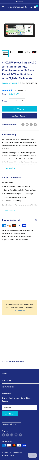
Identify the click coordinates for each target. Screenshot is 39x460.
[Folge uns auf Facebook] (3, 434)
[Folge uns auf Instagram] (11, 434)
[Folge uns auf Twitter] (7, 434)
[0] (35, 7)
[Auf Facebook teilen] (22, 124)
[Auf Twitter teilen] (31, 124)
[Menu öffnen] (3, 7)
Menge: (4, 101)
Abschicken (9, 414)
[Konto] (31, 7)
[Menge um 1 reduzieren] (11, 101)
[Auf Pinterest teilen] (27, 124)
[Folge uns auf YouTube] (16, 434)
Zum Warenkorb (19, 109)
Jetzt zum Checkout (19, 116)
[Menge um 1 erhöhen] (22, 101)
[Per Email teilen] (35, 124)
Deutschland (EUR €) (9, 424)
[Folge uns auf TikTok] (20, 434)
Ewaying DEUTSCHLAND (10, 83)
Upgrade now (20, 311)
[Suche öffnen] (26, 7)
